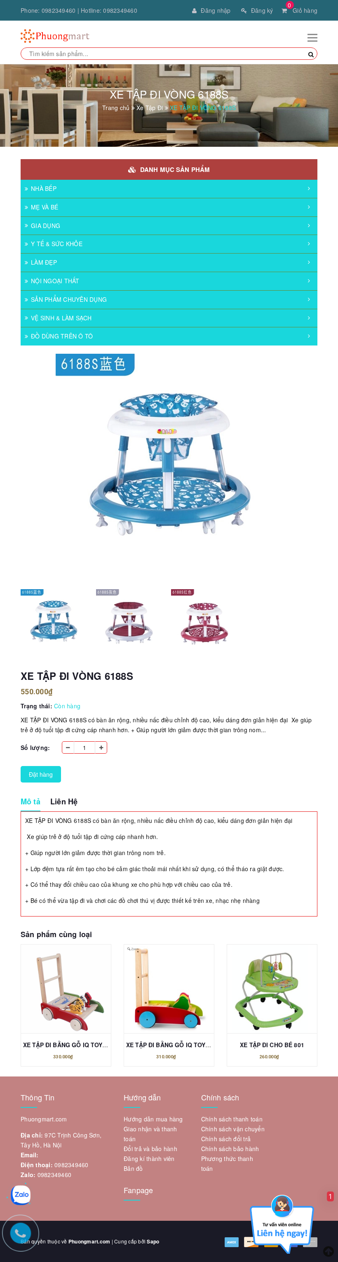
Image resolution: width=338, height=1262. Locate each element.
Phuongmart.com (89, 1241)
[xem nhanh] (75, 990)
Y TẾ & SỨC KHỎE (56, 244)
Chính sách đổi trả (226, 1139)
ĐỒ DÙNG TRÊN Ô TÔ (62, 336)
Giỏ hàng (302, 10)
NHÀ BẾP (43, 188)
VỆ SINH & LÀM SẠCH (61, 318)
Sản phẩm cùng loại (56, 934)
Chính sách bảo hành (230, 1148)
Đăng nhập (215, 10)
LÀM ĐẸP (44, 262)
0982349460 (59, 10)
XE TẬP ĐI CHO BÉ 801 (272, 1045)
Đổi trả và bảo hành (150, 1148)
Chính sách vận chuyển (233, 1129)
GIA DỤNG (45, 225)
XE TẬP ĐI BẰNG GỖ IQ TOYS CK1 (174, 1045)
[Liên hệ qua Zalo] (20, 1195)
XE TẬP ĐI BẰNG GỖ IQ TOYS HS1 (71, 1045)
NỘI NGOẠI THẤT (55, 281)
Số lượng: (35, 747)
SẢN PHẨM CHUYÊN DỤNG (69, 299)
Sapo (153, 1241)
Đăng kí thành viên (149, 1158)
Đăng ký (262, 10)
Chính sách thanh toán (232, 1119)
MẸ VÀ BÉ (44, 207)
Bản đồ (133, 1168)
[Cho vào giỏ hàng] (57, 990)
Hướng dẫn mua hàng (153, 1119)
